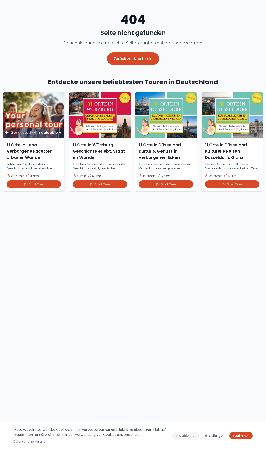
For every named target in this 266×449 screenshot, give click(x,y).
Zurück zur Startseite (133, 58)
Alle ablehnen (185, 436)
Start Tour (36, 184)
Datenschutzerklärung (29, 441)
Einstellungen (214, 436)
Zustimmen (241, 436)
